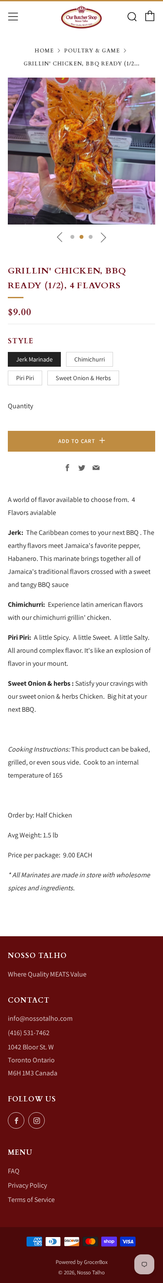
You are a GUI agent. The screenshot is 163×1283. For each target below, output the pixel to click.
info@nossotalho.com (40, 1018)
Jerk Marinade (34, 359)
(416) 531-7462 (29, 1032)
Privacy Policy (27, 1185)
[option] (81, 151)
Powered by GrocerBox (82, 1262)
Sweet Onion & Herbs (83, 378)
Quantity (20, 405)
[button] (72, 237)
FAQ (14, 1171)
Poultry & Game (92, 50)
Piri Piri (25, 378)
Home (44, 50)
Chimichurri (89, 359)
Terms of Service (31, 1199)
